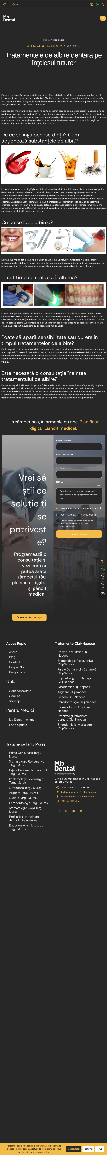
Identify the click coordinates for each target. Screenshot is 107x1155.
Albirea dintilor (57, 40)
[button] (103, 18)
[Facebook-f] (59, 811)
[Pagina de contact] (103, 594)
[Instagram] (66, 811)
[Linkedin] (81, 811)
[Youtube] (73, 811)
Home (46, 40)
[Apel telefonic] (103, 561)
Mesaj (59, 482)
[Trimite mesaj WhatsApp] (103, 569)
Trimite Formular (79, 534)
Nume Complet (65, 440)
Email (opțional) (66, 454)
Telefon (62, 468)
